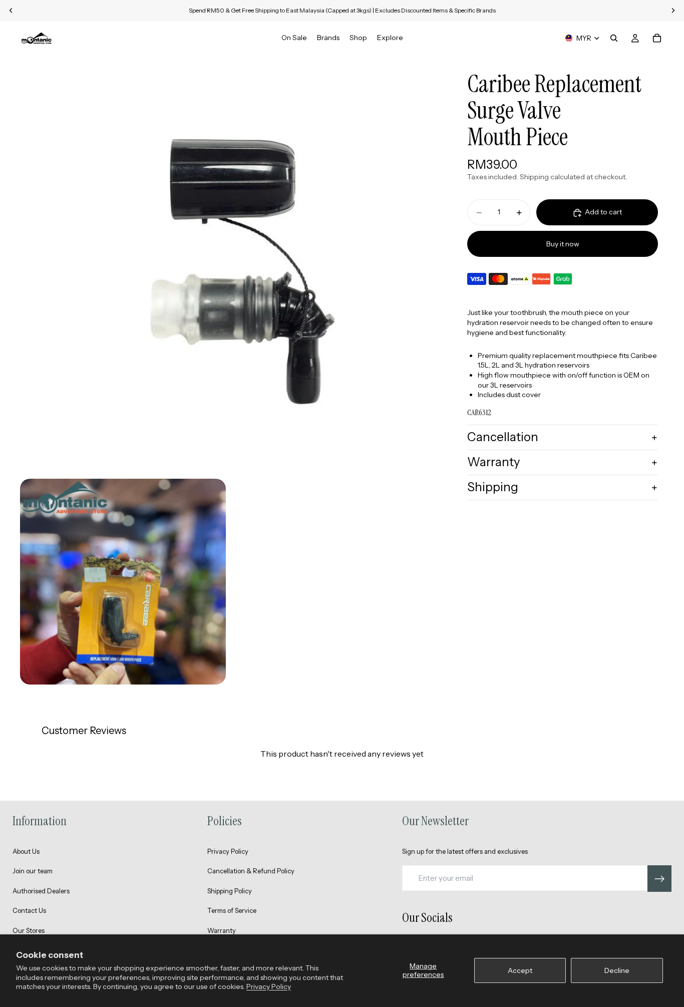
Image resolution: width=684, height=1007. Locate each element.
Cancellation (502, 437)
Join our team (33, 871)
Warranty (493, 462)
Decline (616, 970)
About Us (26, 851)
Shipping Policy (229, 891)
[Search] (614, 38)
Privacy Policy (268, 986)
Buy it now (562, 243)
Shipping (492, 487)
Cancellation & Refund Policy (250, 871)
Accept (520, 970)
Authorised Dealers (41, 891)
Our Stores (29, 930)
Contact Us (29, 910)
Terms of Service (231, 910)
